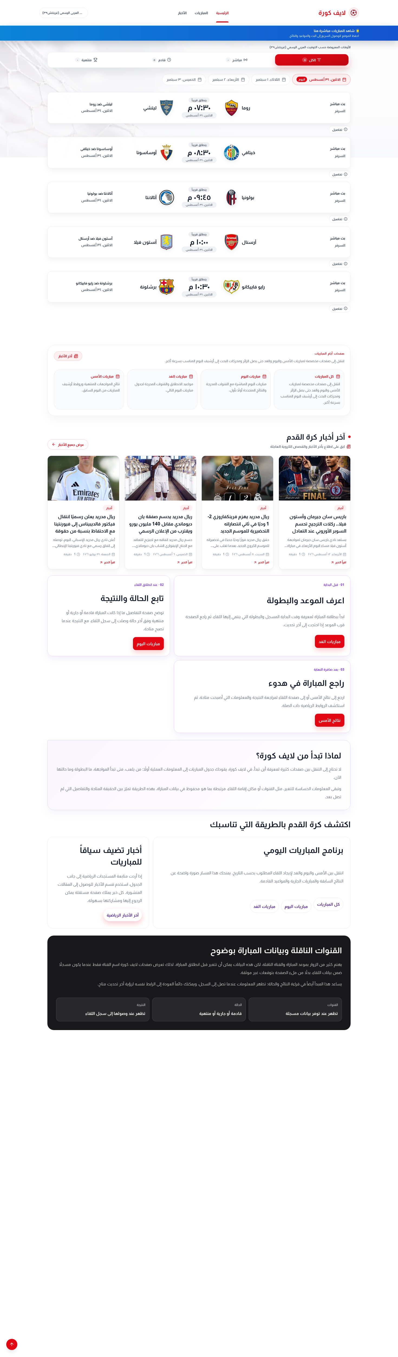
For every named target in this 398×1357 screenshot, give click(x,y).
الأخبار (182, 12)
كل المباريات (328, 904)
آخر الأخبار (65, 355)
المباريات (201, 12)
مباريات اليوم (148, 643)
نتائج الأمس (330, 720)
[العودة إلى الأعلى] (11, 1344)
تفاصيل (337, 130)
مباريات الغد (330, 641)
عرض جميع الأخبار (71, 444)
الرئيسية (222, 12)
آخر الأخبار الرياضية (123, 915)
